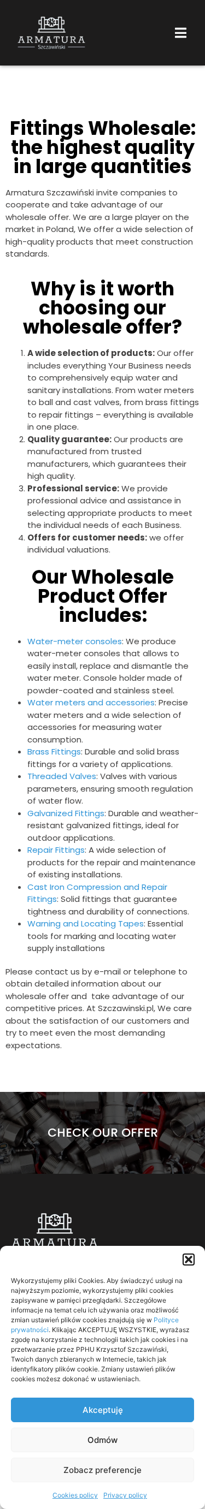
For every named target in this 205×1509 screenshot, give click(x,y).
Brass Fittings (54, 751)
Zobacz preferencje (102, 1470)
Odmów (102, 1440)
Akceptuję (103, 1410)
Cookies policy (75, 1495)
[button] (188, 1259)
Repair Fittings (56, 850)
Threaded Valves (61, 776)
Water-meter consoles (74, 641)
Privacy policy (125, 1495)
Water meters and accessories (91, 702)
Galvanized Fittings (65, 813)
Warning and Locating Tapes (85, 923)
